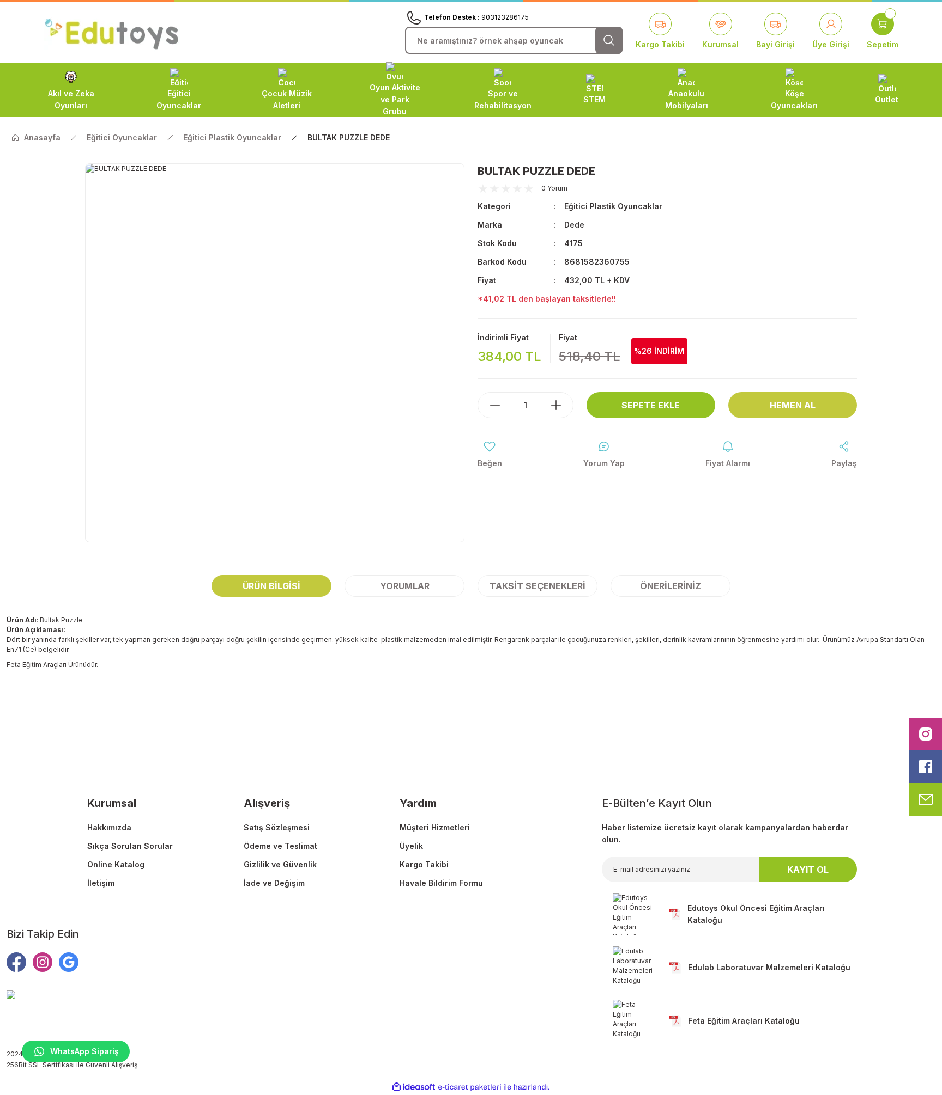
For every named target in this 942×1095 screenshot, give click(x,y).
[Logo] (112, 32)
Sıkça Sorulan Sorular (130, 846)
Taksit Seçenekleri (537, 585)
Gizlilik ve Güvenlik (280, 864)
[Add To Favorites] (490, 454)
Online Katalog (115, 864)
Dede (574, 224)
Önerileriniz (670, 585)
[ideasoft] (414, 1087)
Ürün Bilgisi (271, 585)
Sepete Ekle (650, 405)
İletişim (100, 883)
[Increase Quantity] (561, 405)
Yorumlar (405, 585)
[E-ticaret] (470, 1087)
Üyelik (411, 846)
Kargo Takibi (424, 864)
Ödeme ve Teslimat (280, 846)
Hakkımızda (109, 827)
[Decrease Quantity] (490, 405)
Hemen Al (793, 405)
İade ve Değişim (274, 883)
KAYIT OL (808, 869)
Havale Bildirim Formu (441, 883)
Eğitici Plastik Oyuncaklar (613, 206)
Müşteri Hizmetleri (435, 827)
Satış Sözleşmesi (277, 827)
